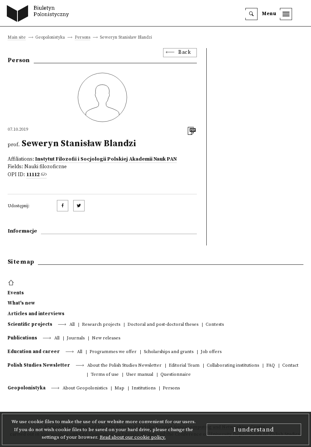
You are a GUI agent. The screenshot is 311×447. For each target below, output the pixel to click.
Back (184, 52)
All (72, 325)
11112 (32, 175)
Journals (76, 338)
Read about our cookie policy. (133, 437)
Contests (215, 325)
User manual (139, 375)
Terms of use (105, 375)
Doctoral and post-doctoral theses (162, 325)
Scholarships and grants (168, 352)
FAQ (270, 366)
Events (16, 293)
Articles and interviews (36, 314)
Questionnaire (175, 375)
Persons (82, 37)
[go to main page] (40, 14)
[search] (251, 14)
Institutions (144, 388)
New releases (106, 338)
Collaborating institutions (233, 366)
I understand (254, 429)
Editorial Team (184, 366)
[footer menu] (12, 283)
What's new (21, 303)
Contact (290, 366)
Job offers (211, 352)
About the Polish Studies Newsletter (124, 366)
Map (119, 388)
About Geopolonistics (85, 388)
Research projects (101, 325)
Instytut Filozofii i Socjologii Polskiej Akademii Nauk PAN (106, 159)
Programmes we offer (113, 352)
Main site (17, 37)
